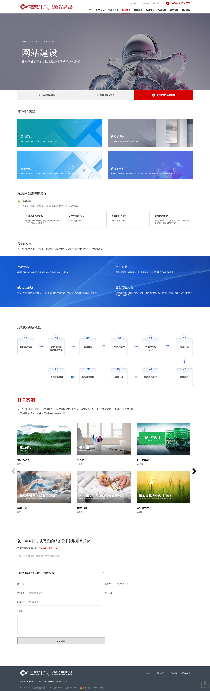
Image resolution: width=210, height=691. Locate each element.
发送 (63, 641)
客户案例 (186, 10)
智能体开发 (113, 10)
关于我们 (156, 3)
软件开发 (150, 10)
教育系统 (162, 10)
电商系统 (174, 10)
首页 (90, 10)
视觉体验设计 (173, 673)
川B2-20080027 (71, 688)
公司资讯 (135, 3)
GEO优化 (100, 10)
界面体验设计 (161, 673)
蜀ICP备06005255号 (56, 688)
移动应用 (138, 10)
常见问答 (145, 3)
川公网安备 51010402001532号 (93, 688)
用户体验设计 (185, 673)
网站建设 (126, 10)
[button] (194, 471)
